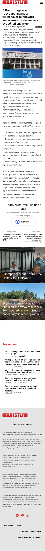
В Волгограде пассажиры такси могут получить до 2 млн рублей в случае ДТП (11, 237)
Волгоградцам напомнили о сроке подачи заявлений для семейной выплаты (21, 388)
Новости (38, 26)
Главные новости (12, 374)
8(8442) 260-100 (25, 457)
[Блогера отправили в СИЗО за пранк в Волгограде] (22, 265)
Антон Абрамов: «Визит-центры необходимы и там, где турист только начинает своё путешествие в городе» (33, 238)
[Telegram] (17, 516)
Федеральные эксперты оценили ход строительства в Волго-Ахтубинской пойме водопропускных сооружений (22, 362)
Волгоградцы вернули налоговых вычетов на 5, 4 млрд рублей (20, 379)
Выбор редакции (12, 356)
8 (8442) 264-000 (28, 464)
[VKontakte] (22, 516)
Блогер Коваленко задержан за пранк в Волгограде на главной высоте (22, 371)
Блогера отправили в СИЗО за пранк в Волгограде (22, 353)
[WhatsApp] (28, 516)
